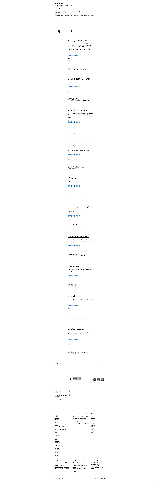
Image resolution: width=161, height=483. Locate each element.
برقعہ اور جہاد (74, 296)
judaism (80, 100)
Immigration (57, 425)
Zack (73, 464)
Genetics (56, 448)
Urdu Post (82, 167)
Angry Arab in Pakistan (78, 236)
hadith (75, 286)
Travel (85, 255)
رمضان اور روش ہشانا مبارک (80, 206)
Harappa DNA (57, 20)
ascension (71, 286)
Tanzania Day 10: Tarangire (59, 464)
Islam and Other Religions (77, 68)
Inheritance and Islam (78, 110)
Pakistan (82, 255)
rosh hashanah (87, 100)
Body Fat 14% (78, 472)
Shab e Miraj (74, 266)
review (77, 421)
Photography (57, 442)
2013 (93, 418)
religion (83, 69)
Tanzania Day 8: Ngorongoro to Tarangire (62, 467)
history (84, 416)
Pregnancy (56, 445)
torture (75, 423)
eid (73, 100)
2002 (93, 433)
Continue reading (71, 50)
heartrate (82, 416)
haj (72, 168)
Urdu (87, 423)
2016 (92, 415)
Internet (56, 428)
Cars (55, 416)
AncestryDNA (94, 470)
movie (75, 418)
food (85, 415)
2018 (92, 413)
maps (73, 418)
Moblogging (57, 436)
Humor (56, 423)
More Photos (93, 382)
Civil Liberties (57, 418)
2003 (93, 432)
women (76, 168)
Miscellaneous (57, 435)
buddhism (71, 69)
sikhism (86, 69)
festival (76, 100)
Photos (74, 15)
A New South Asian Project (97, 462)
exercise (83, 415)
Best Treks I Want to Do (80, 464)
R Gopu (74, 465)
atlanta (80, 413)
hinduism (78, 69)
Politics (82, 68)
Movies (56, 438)
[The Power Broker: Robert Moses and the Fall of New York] (69, 391)
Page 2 (60, 363)
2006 (93, 428)
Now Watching (85, 462)
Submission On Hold (95, 464)
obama (78, 418)
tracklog (77, 423)
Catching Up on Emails (96, 465)
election (80, 415)
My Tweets (74, 387)
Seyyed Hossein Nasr (57, 396)
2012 (93, 419)
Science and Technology (59, 446)
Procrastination (59, 3)
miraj (79, 286)
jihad (73, 353)
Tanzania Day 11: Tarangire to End (61, 462)
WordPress (104, 478)
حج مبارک (72, 145)
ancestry (77, 413)
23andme (74, 413)
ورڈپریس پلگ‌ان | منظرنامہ (77, 462)
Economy (56, 419)
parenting (84, 418)
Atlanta (56, 413)
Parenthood (83, 134)
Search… (56, 376)
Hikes (55, 422)
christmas (74, 415)
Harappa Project (58, 449)
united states (84, 423)
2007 (93, 426)
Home (56, 8)
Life (55, 432)
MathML (56, 433)
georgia (77, 416)
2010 (92, 422)
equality (75, 69)
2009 (93, 423)
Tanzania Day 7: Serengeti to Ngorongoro (62, 468)
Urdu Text (57, 455)
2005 (93, 429)
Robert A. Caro (56, 392)
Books (56, 415)
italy (87, 416)
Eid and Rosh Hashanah (79, 79)
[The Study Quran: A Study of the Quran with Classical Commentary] (69, 395)
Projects (78, 18)
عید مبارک (72, 178)
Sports (56, 451)
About (79, 11)
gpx (80, 416)
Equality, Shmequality (78, 40)
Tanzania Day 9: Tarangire (59, 465)
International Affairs (58, 426)
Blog (59, 8)
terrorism (73, 423)
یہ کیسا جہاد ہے (76, 329)
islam (80, 69)
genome (74, 416)
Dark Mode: (157, 481)
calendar (71, 100)
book (86, 413)
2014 (92, 416)
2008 (93, 425)
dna (78, 415)
